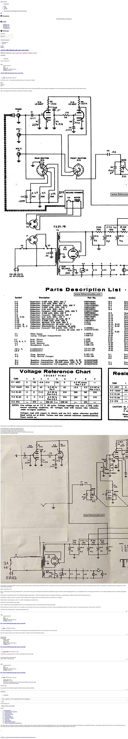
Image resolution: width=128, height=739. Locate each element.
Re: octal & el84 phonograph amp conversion (13, 623)
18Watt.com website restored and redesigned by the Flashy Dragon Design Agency (18, 737)
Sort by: (12, 699)
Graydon (35, 52)
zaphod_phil (18, 52)
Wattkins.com (7, 28)
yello (2, 64)
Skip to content (4, 1)
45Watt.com (6, 26)
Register (2, 47)
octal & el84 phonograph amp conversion (15, 50)
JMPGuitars (8, 52)
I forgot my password (5, 39)
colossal (13, 52)
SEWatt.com (6, 24)
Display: (3, 699)
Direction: (22, 699)
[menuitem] (4, 6)
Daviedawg (30, 52)
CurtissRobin (24, 52)
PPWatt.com (6, 25)
